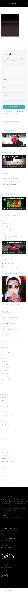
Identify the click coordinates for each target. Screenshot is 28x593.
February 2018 (5, 374)
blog (2, 569)
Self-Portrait (5, 452)
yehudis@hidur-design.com (10, 534)
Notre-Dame (5, 437)
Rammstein (5, 446)
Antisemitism (5, 397)
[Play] (4, 145)
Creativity (4, 410)
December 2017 (6, 380)
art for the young (6, 230)
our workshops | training (7, 567)
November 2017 (6, 383)
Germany (4, 422)
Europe (4, 419)
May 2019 (4, 359)
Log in (3, 473)
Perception (5, 440)
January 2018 (5, 377)
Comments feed (6, 479)
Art (3, 401)
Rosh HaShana (6, 449)
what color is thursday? (8, 223)
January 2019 (5, 368)
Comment (5, 66)
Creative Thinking (6, 407)
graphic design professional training (11, 221)
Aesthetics (5, 394)
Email (4, 87)
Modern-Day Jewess (7, 434)
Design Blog (5, 413)
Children (4, 403)
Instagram (4, 431)
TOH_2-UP (14, 43)
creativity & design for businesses (10, 227)
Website (5, 95)
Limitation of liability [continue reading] (11, 517)
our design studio (5, 565)
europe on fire (5, 187)
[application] (14, 140)
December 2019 (6, 353)
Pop (3, 443)
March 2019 (5, 365)
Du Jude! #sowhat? (7, 416)
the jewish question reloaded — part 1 (11, 178)
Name (4, 79)
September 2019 (6, 356)
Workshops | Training (7, 461)
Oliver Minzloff (5, 341)
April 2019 (4, 362)
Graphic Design (6, 425)
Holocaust (4, 428)
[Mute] (21, 145)
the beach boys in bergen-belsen (10, 329)
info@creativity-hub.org (11, 267)
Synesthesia (5, 455)
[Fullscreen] (24, 145)
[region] (14, 291)
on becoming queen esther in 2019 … (11, 181)
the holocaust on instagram (9, 184)
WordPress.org (6, 482)
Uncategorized (6, 458)
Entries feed (5, 476)
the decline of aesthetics (17, 341)
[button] (14, 161)
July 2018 (4, 371)
